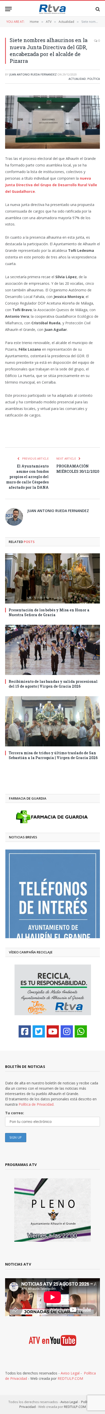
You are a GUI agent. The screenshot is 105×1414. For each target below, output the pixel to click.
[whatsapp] (81, 1031)
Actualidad (77, 79)
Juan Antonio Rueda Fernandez (33, 74)
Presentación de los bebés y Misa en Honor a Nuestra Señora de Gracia (49, 612)
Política (93, 79)
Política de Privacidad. (36, 1104)
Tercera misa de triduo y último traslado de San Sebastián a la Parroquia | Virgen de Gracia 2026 (53, 755)
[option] (52, 894)
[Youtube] (53, 1031)
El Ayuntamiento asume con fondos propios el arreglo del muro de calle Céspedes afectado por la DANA (27, 477)
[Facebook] (25, 1031)
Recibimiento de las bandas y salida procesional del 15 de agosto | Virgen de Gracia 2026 (53, 684)
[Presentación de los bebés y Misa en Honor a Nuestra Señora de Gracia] (52, 578)
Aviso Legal (70, 1373)
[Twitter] (39, 1031)
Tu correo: (14, 1112)
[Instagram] (67, 1031)
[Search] (97, 9)
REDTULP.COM (70, 1378)
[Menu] (8, 9)
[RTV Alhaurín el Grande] (52, 9)
